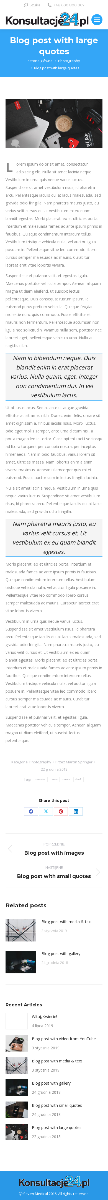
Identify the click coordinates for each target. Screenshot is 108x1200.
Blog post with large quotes (56, 1127)
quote (67, 779)
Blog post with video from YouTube (64, 1038)
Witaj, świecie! (44, 1016)
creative (40, 779)
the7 (78, 779)
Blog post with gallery (61, 953)
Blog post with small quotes (57, 1105)
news (54, 779)
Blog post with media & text (67, 921)
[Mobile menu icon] (96, 19)
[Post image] (21, 930)
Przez (73, 762)
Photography (40, 762)
